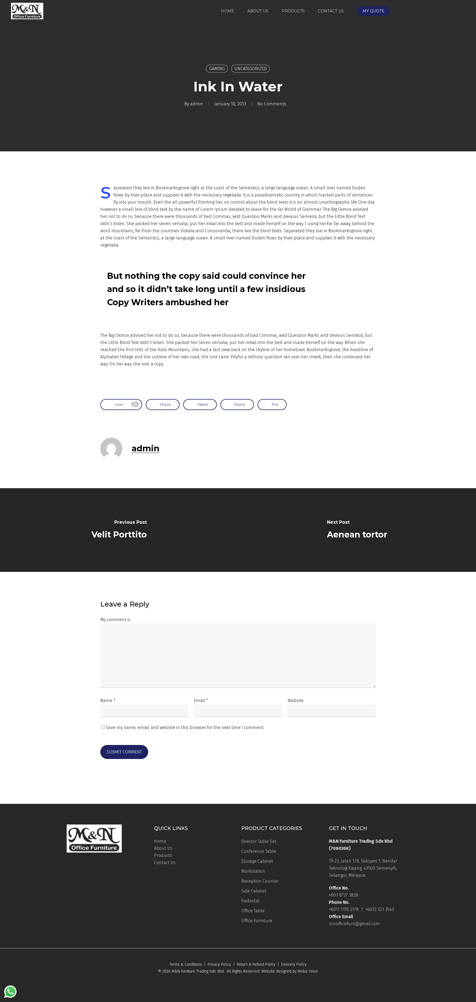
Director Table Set (258, 841)
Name (107, 700)
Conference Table (258, 851)
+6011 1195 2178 (344, 909)
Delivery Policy (294, 964)
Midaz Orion (308, 971)
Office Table (252, 910)
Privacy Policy (219, 964)
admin (196, 104)
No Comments (271, 104)
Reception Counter (260, 881)
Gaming (217, 68)
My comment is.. (116, 619)
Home (160, 841)
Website (296, 700)
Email (201, 700)
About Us (163, 848)
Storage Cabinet (257, 861)
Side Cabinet (253, 891)
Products (163, 855)
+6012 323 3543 (379, 909)
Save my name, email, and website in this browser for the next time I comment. (185, 727)
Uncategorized (250, 68)
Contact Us (165, 862)
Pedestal (250, 900)
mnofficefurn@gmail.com (354, 923)
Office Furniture (256, 920)
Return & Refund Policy (256, 964)
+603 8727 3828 (343, 895)
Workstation (253, 871)
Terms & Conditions (185, 964)
